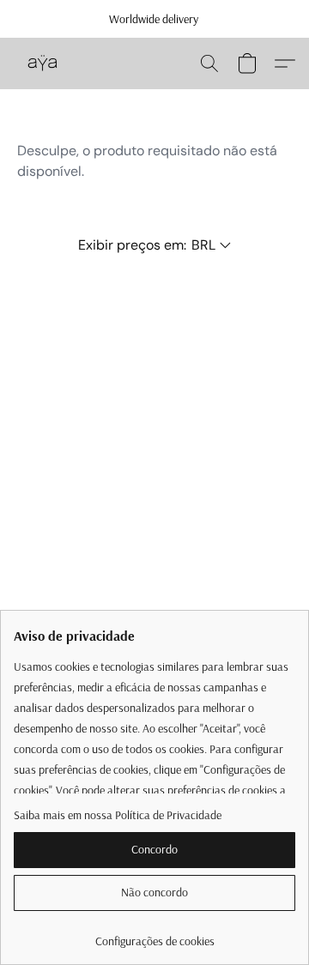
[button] (43, 63)
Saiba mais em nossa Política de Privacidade (117, 815)
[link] (154, 934)
